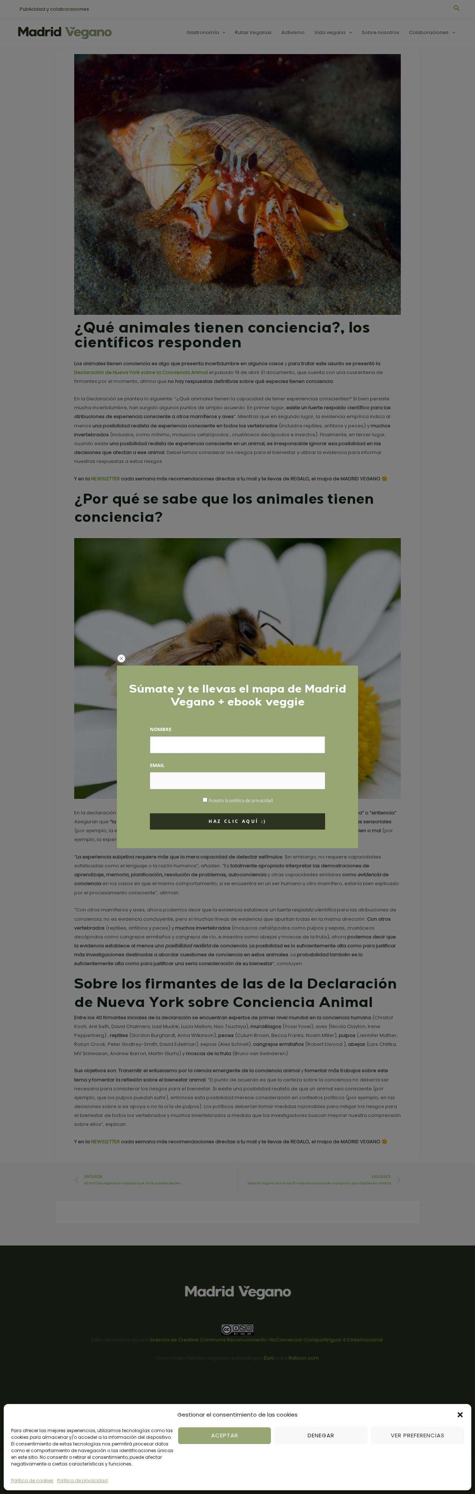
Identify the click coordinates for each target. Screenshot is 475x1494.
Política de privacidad (82, 1480)
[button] (460, 1414)
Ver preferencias (418, 1435)
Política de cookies (32, 1480)
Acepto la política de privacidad (241, 800)
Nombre (160, 729)
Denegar (321, 1435)
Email (157, 765)
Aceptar (224, 1435)
